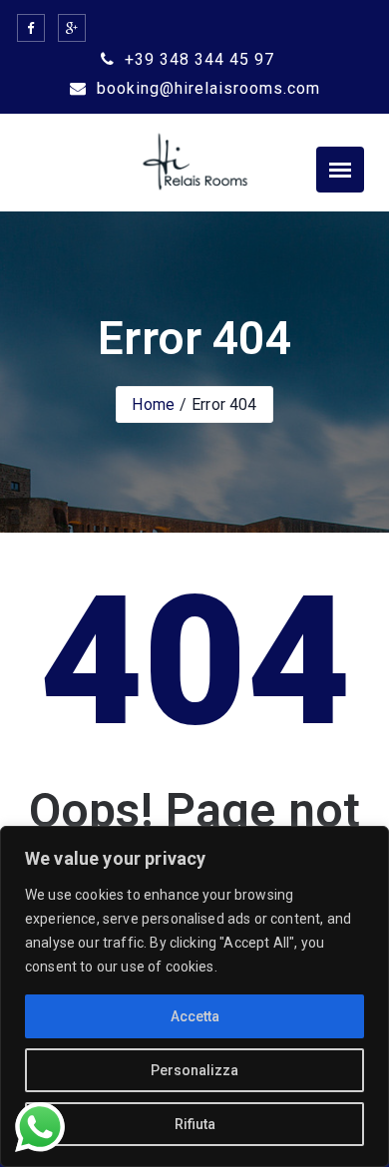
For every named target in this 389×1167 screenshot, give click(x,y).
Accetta (195, 1016)
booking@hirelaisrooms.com (206, 88)
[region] (194, 996)
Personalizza (194, 1070)
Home (153, 404)
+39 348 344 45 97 (197, 59)
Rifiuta (195, 1124)
